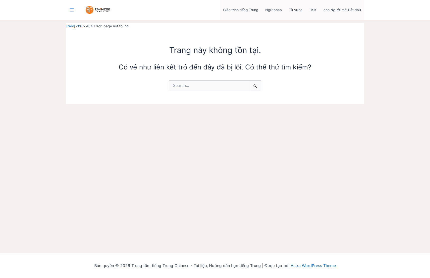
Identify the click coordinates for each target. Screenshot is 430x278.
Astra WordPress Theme (313, 265)
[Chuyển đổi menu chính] (71, 10)
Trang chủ (74, 26)
